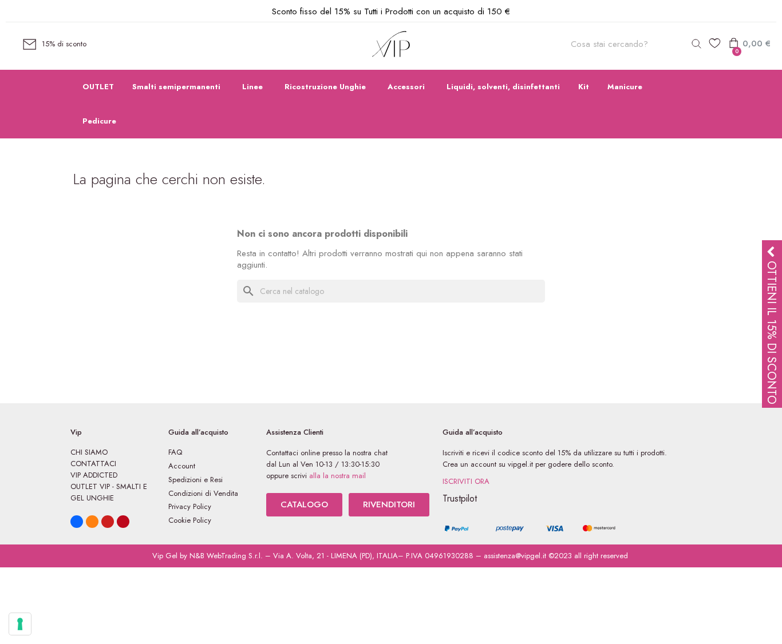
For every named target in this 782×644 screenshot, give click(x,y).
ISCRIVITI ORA (466, 481)
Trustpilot (460, 498)
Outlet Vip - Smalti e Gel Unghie (108, 492)
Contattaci (93, 463)
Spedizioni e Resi (195, 479)
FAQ (175, 452)
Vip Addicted (93, 475)
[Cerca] (696, 44)
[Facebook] (76, 521)
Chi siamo (89, 452)
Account (181, 465)
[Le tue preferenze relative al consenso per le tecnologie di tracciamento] (20, 624)
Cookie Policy (189, 520)
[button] (304, 504)
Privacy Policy (189, 506)
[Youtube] (107, 521)
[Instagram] (92, 521)
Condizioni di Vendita (203, 493)
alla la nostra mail (337, 475)
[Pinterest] (123, 521)
